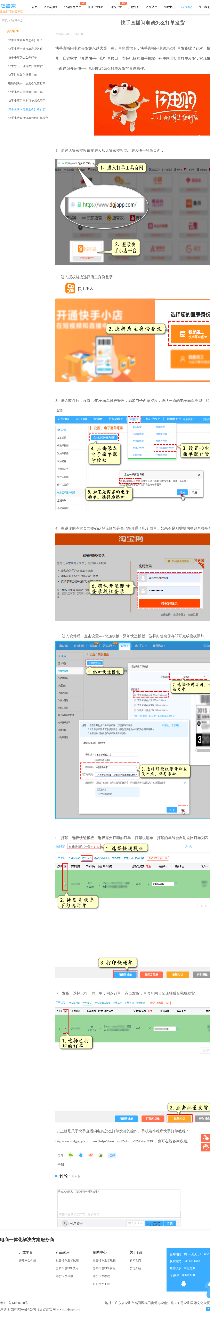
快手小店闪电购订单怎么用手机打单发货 (34, 100)
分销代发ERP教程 (104, 1268)
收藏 (112, 1155)
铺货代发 (116, 7)
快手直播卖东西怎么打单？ (25, 40)
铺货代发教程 (101, 1276)
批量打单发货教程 (104, 1260)
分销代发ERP (96, 7)
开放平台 (134, 7)
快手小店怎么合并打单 (22, 57)
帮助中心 (169, 7)
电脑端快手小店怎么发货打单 (27, 83)
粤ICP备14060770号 (14, 1303)
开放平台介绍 (27, 1260)
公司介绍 (135, 1268)
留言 (170, 1223)
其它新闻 (13, 31)
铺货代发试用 (64, 1276)
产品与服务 (51, 7)
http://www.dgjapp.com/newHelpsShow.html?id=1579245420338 (104, 1141)
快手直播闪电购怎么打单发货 (27, 109)
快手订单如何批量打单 (22, 74)
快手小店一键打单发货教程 (25, 48)
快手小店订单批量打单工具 (25, 92)
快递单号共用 (72, 7)
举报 (60, 1164)
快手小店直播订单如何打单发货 (28, 117)
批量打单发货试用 (67, 1260)
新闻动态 (187, 7)
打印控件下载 (101, 1284)
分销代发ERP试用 (67, 1268)
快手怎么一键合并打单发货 (25, 66)
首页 (35, 7)
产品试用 (151, 7)
